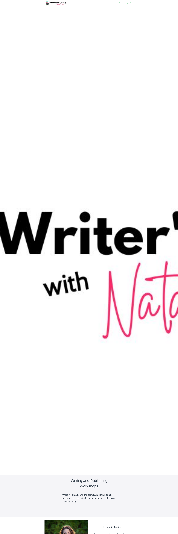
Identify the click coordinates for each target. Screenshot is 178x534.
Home (112, 3)
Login (132, 3)
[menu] (121, 3)
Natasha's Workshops (122, 3)
